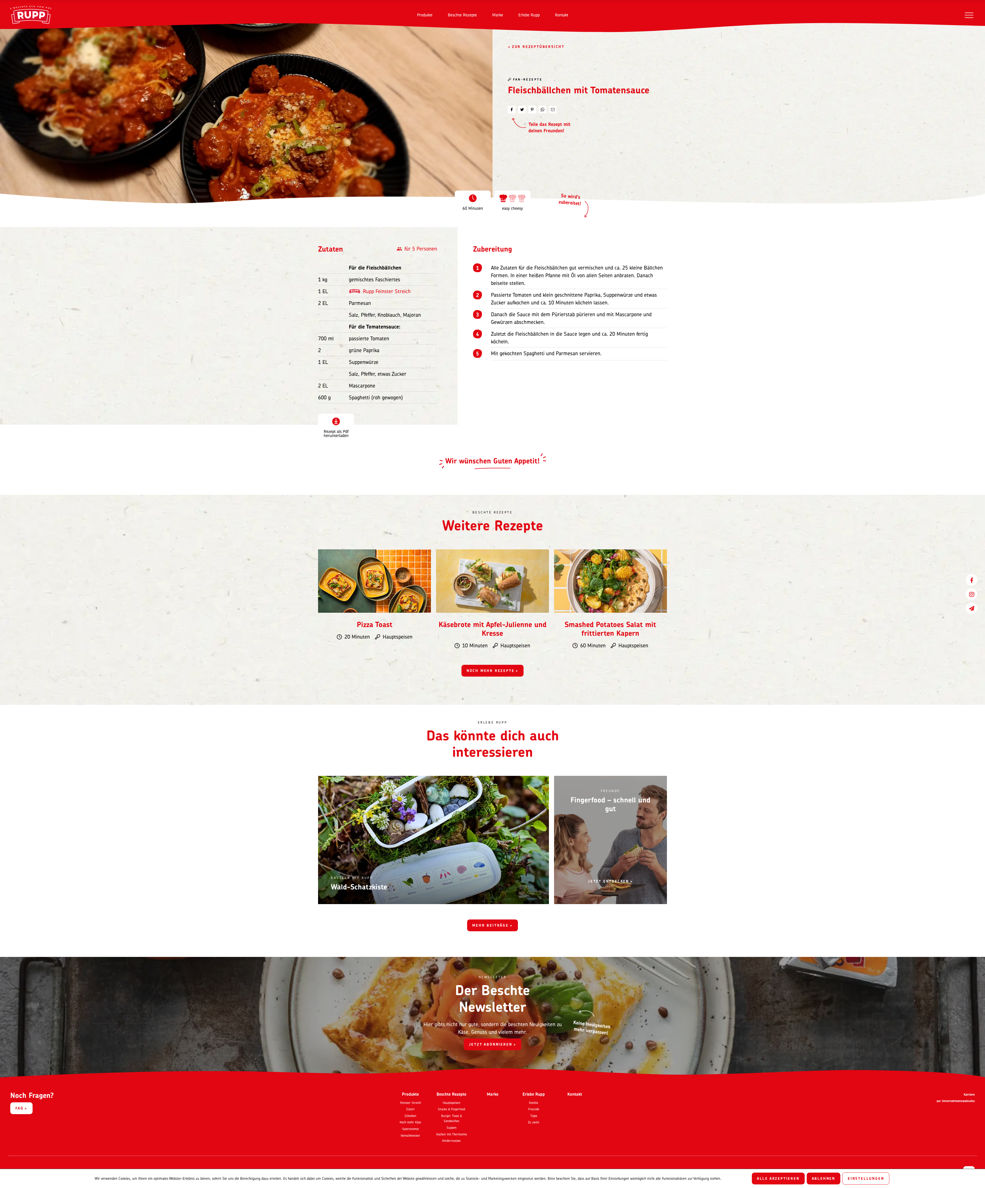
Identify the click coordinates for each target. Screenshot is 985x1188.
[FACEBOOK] (971, 580)
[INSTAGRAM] (971, 594)
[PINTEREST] (532, 109)
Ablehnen (823, 1178)
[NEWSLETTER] (971, 608)
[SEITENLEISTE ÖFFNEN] (969, 15)
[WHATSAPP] (542, 109)
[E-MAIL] (553, 109)
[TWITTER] (522, 109)
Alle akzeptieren (778, 1178)
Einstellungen (866, 1178)
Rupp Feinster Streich (387, 291)
